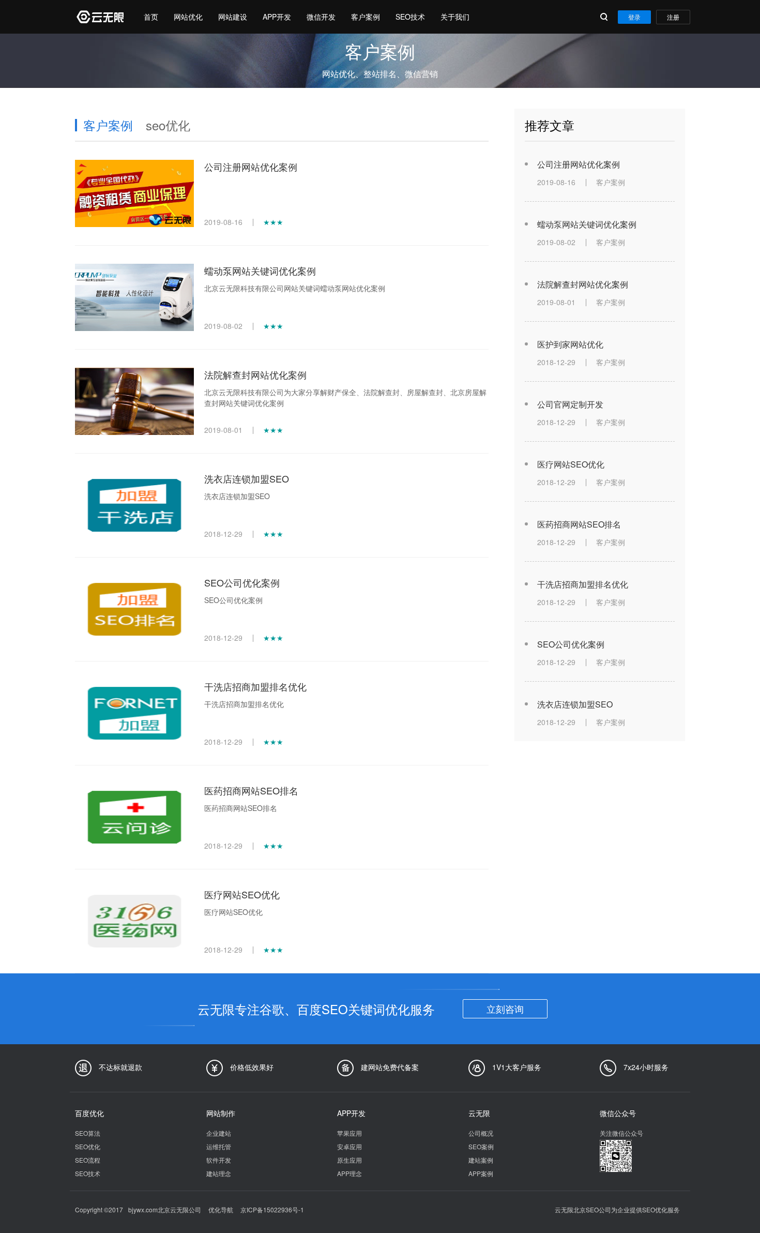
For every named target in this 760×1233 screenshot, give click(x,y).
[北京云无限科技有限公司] (99, 16)
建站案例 (480, 1159)
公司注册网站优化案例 (250, 166)
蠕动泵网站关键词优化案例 (260, 270)
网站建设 (232, 16)
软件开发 (218, 1159)
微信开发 (321, 16)
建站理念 (218, 1173)
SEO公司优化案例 (242, 582)
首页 (151, 16)
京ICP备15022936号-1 (272, 1209)
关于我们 (454, 16)
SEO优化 (87, 1146)
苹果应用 (349, 1133)
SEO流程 (87, 1159)
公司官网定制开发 (570, 404)
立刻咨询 (505, 1008)
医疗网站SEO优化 (242, 894)
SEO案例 (481, 1146)
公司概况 (480, 1133)
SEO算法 (87, 1133)
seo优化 (168, 125)
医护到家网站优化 (570, 344)
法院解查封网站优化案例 (255, 374)
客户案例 (365, 16)
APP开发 (277, 16)
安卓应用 (349, 1146)
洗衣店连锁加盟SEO (246, 478)
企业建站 (218, 1133)
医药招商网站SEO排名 (251, 790)
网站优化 (188, 16)
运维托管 (218, 1146)
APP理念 (349, 1173)
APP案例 (480, 1173)
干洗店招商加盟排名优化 (255, 686)
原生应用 (349, 1159)
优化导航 (220, 1209)
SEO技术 (410, 16)
